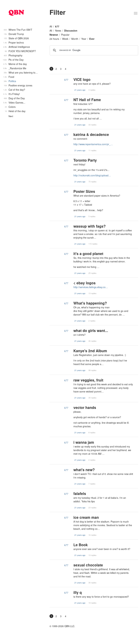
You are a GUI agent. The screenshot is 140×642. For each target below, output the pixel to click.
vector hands (84, 407)
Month (74, 38)
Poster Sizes (84, 191)
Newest (54, 34)
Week (65, 38)
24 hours (54, 38)
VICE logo (81, 79)
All (51, 26)
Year (83, 38)
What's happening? (90, 303)
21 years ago (79, 89)
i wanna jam (83, 442)
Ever (91, 38)
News (58, 30)
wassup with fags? (89, 226)
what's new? (84, 469)
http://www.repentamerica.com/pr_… (93, 144)
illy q (77, 592)
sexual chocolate (88, 564)
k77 (57, 26)
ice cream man (86, 517)
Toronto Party (85, 160)
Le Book (80, 544)
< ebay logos (84, 282)
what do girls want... (90, 330)
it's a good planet (88, 253)
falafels (79, 493)
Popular (65, 34)
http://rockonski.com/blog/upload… (92, 175)
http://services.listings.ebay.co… (90, 287)
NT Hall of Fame (87, 99)
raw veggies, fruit (88, 380)
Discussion (70, 30)
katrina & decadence (91, 134)
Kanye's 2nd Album (90, 350)
